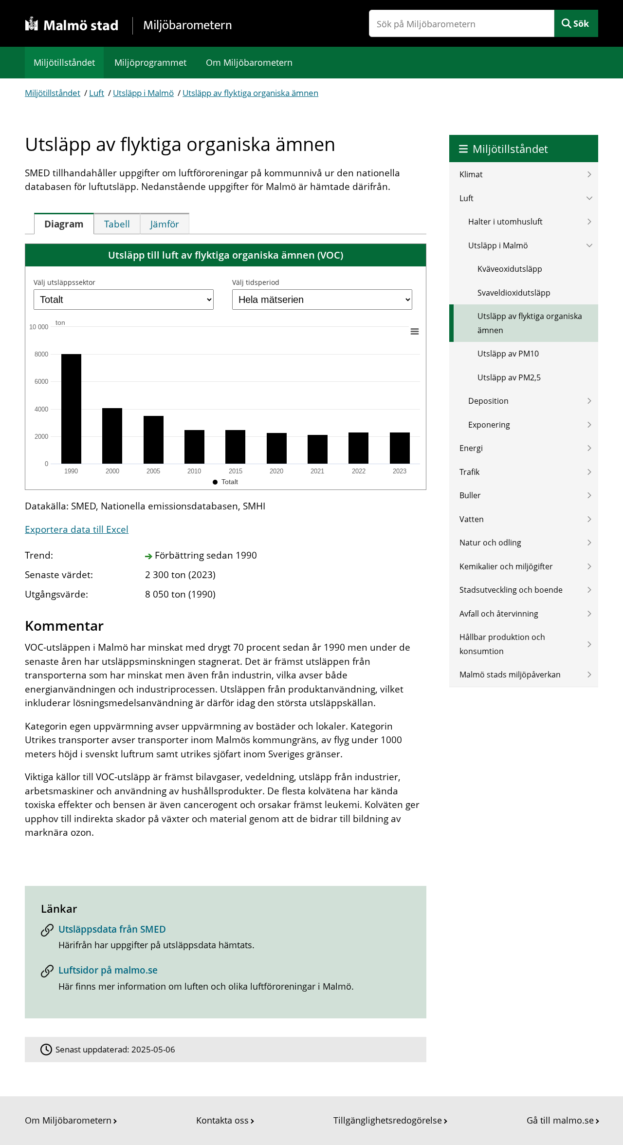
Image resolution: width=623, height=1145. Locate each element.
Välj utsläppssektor (64, 282)
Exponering (489, 424)
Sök (581, 23)
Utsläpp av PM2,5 (509, 377)
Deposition (488, 400)
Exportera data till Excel (76, 529)
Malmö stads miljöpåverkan (510, 674)
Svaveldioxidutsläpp (513, 292)
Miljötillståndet (64, 62)
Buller (470, 495)
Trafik (469, 472)
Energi (471, 448)
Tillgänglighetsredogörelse (387, 1120)
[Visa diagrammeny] (415, 331)
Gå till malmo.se (560, 1120)
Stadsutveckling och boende (511, 589)
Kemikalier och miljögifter (506, 566)
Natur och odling (490, 542)
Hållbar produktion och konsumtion (502, 644)
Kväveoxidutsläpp (509, 268)
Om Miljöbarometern (249, 62)
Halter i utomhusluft (505, 221)
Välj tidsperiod (255, 282)
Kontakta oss (222, 1120)
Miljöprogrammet (150, 62)
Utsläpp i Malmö (143, 92)
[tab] (64, 223)
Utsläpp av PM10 (508, 353)
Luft (96, 92)
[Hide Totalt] (225, 482)
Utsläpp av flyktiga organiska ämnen (250, 92)
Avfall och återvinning (498, 613)
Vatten (471, 519)
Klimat (471, 174)
